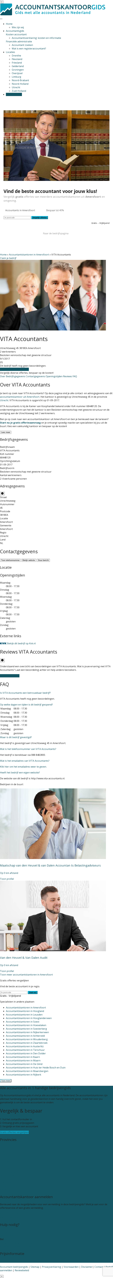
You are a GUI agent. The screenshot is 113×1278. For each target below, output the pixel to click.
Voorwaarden (71, 1266)
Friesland (17, 62)
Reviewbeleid (22, 1270)
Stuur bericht (43, 560)
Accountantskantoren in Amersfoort (29, 254)
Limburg (16, 76)
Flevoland (17, 59)
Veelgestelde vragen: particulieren (19, 1242)
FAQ (75, 376)
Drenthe (16, 55)
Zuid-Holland (19, 91)
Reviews (68, 376)
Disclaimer (87, 1266)
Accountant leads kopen (13, 1213)
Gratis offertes (14, 94)
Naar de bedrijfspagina (55, 233)
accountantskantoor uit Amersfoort (19, 396)
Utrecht (16, 87)
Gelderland (18, 66)
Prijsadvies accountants (13, 1261)
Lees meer (5, 432)
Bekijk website (29, 560)
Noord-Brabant (20, 80)
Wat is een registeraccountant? (29, 48)
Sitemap (34, 1266)
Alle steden (6, 1189)
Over (3, 376)
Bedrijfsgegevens (16, 376)
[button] (25, 692)
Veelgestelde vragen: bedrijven (17, 1246)
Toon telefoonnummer (10, 560)
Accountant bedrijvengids (14, 1266)
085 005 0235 (11, 1239)
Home (9, 23)
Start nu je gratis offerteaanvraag (20, 422)
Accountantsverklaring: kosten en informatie (36, 38)
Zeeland (4, 1186)
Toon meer (5, 1081)
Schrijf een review (9, 675)
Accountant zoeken (22, 45)
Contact (4, 1232)
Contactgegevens (36, 376)
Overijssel (17, 73)
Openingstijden (54, 376)
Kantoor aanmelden (11, 1217)
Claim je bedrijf (8, 258)
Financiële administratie (19, 41)
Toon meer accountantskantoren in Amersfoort (26, 974)
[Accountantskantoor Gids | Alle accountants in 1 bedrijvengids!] (53, 14)
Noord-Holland (20, 83)
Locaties (10, 52)
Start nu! (32, 992)
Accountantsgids (15, 31)
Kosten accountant (16, 34)
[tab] (56, 693)
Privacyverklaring (51, 1266)
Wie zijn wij (18, 27)
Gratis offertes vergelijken (14, 369)
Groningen (18, 69)
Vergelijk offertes (40, 217)
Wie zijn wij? (6, 1235)
